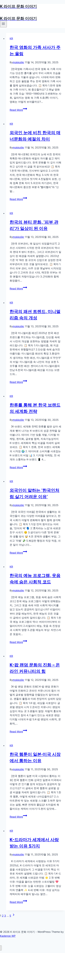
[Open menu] (3, 24)
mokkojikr (18, 62)
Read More (17, 109)
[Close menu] (1, 947)
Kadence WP (8, 935)
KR (11, 38)
